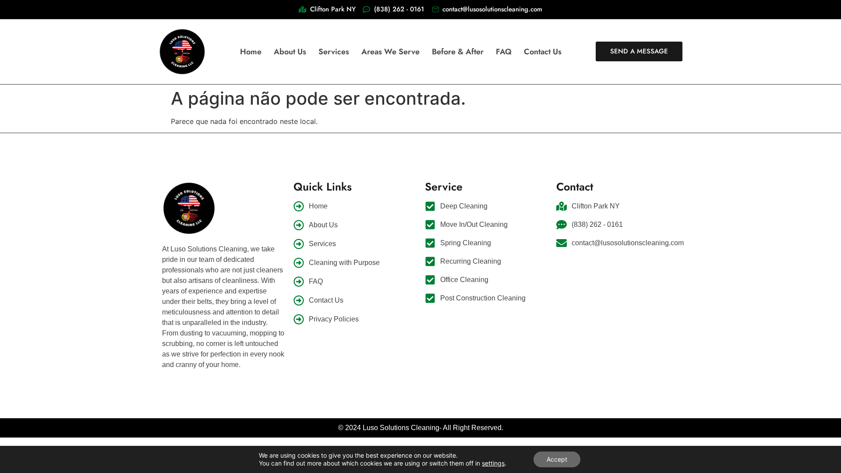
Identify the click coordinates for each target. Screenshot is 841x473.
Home (250, 51)
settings (493, 463)
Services (333, 51)
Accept (557, 459)
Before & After (458, 51)
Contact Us (543, 51)
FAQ (504, 51)
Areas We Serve (390, 51)
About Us (290, 51)
